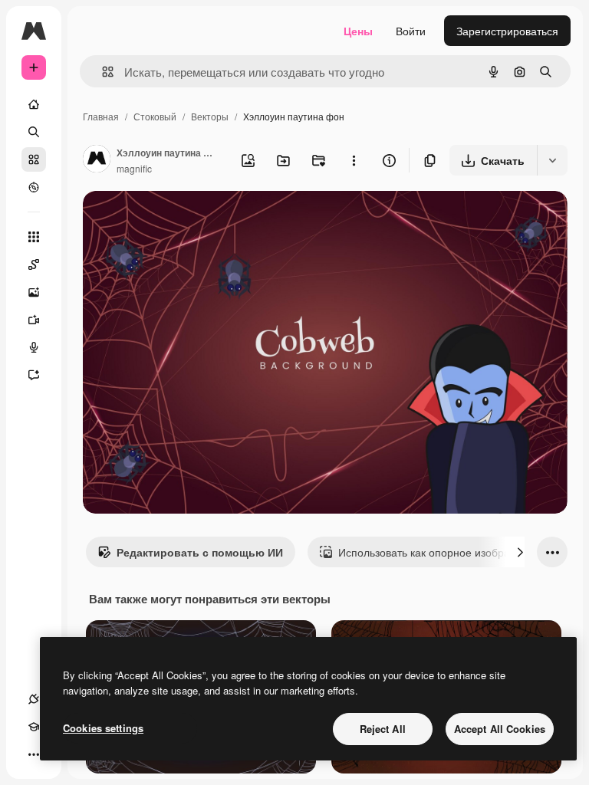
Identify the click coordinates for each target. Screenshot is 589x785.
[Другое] (33, 754)
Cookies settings (103, 728)
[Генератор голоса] (33, 347)
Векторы (210, 116)
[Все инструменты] (33, 237)
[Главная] (33, 104)
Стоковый (154, 116)
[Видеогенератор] (33, 319)
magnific (134, 168)
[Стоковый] (33, 159)
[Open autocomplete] (102, 71)
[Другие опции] (353, 160)
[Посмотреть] (33, 187)
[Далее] (520, 552)
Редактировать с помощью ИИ (200, 552)
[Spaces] (33, 264)
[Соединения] (33, 699)
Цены (358, 30)
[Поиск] (33, 132)
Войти (411, 30)
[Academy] (33, 726)
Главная (101, 116)
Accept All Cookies (499, 728)
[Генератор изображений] (33, 292)
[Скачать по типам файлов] (552, 160)
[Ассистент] (33, 375)
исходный (186, 220)
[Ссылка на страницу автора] (96, 160)
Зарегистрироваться (507, 30)
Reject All (383, 728)
